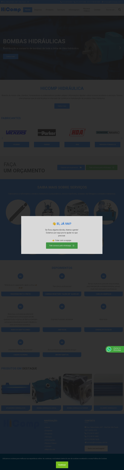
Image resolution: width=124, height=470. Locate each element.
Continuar (62, 465)
